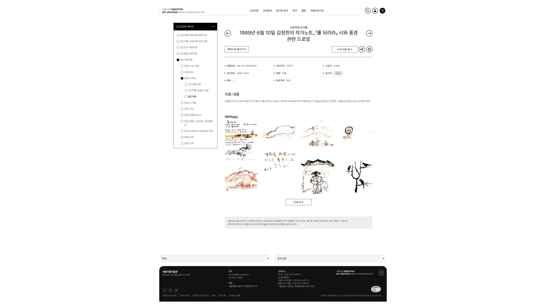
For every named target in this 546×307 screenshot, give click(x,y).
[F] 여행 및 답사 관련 (198, 90)
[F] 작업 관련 (194, 84)
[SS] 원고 (182, 72)
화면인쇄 (369, 49)
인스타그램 (170, 290)
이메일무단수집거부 (200, 295)
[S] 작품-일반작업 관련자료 (178, 35)
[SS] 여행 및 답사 (182, 115)
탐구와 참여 (282, 10)
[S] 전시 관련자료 (178, 47)
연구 (295, 10)
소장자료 (254, 10)
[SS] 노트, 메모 (191, 65)
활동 (304, 10)
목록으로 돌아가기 (236, 49)
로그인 (375, 11)
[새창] (376, 289)
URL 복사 (362, 49)
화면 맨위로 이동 (381, 272)
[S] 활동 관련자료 (178, 53)
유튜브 (176, 290)
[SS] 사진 (182, 137)
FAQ (164, 258)
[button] (382, 11)
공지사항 (281, 258)
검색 (368, 11)
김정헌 (338, 73)
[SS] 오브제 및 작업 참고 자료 (198, 131)
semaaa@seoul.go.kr (239, 274)
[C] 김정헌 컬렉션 (185, 26)
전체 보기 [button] (298, 202)
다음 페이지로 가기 (369, 33)
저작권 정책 (185, 295)
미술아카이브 (317, 10)
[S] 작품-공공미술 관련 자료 (178, 41)
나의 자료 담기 (344, 49)
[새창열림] (176, 272)
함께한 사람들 (235, 295)
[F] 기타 (192, 96)
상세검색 (267, 10)
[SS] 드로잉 (182, 78)
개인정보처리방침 (169, 295)
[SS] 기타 (189, 143)
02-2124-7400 (236, 277)
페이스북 (164, 290)
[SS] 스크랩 (182, 102)
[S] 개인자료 (178, 59)
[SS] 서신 (189, 108)
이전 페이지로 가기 (228, 33)
